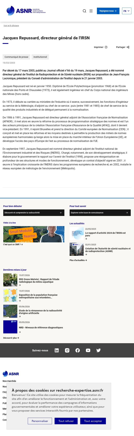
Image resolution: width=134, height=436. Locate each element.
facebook (77, 350)
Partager (120, 47)
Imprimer (98, 47)
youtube (88, 350)
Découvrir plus (10, 338)
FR (125, 11)
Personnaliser (40, 421)
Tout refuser (66, 421)
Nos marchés (9, 381)
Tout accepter (93, 421)
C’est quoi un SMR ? (12, 244)
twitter (98, 350)
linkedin (56, 350)
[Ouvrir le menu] (91, 11)
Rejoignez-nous (107, 11)
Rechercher (84, 11)
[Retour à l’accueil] (11, 372)
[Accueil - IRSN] (26, 11)
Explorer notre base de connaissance (87, 213)
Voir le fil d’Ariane (11, 25)
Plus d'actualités (77, 260)
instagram (67, 350)
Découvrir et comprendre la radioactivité (22, 213)
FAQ (5, 392)
